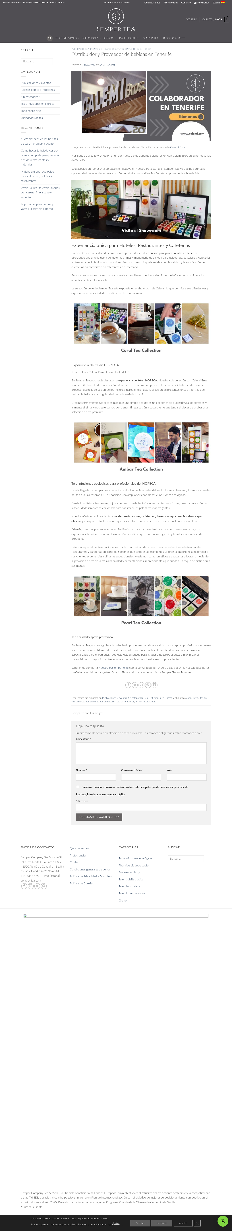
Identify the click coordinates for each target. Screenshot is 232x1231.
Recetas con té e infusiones (38, 89)
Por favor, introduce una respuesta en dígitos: (101, 794)
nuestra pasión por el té (113, 667)
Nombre (81, 770)
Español (216, 3)
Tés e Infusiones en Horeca (37, 103)
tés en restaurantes (145, 702)
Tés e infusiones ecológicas (135, 858)
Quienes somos (152, 3)
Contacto (186, 3)
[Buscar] (50, 38)
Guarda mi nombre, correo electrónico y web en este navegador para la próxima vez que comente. (135, 787)
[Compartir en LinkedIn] (155, 685)
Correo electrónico (132, 770)
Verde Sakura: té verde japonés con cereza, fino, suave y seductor (40, 193)
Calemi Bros (177, 147)
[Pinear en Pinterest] (148, 685)
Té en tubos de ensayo (132, 893)
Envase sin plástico (130, 872)
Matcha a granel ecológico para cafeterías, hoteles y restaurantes (37, 176)
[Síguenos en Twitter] (37, 886)
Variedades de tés (32, 117)
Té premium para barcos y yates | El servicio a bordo (37, 206)
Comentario (83, 739)
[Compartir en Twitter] (135, 685)
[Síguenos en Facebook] (24, 886)
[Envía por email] (141, 685)
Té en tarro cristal (129, 886)
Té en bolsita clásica (131, 879)
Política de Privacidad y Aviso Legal (91, 876)
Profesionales (171, 3)
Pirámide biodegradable (133, 865)
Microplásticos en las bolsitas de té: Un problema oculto (39, 141)
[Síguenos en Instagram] (31, 886)
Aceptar (140, 1223)
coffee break (192, 698)
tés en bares (92, 702)
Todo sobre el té (31, 110)
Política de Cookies (82, 883)
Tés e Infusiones (66, 38)
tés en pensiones (125, 702)
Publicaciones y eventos (36, 82)
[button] (201, 2)
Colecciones (90, 38)
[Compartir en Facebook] (128, 685)
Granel (123, 900)
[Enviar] (56, 61)
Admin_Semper (108, 65)
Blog (166, 38)
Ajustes (183, 1223)
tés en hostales (108, 702)
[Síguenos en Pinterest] (44, 886)
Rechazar (162, 1223)
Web (169, 770)
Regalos (108, 38)
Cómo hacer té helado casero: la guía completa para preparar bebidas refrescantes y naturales (40, 157)
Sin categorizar (30, 96)
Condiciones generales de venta (90, 869)
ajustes (115, 1223)
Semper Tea (150, 38)
